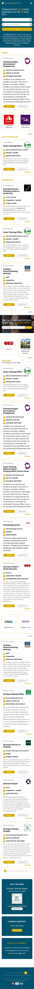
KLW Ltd (8, 573)
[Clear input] (30, 19)
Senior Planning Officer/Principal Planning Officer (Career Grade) (16, 469)
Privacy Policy (17, 975)
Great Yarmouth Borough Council (17, 835)
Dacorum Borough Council (14, 698)
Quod (8, 787)
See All (30, 134)
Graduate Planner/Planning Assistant (10, 271)
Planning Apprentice (11, 525)
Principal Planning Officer (13, 694)
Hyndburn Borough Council (15, 70)
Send (29, 327)
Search (17, 29)
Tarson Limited (11, 197)
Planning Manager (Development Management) (10, 64)
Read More (23, 106)
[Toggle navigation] (31, 3)
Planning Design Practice (14, 529)
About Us (6, 975)
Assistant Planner (10, 783)
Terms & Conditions (25, 975)
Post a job (17, 930)
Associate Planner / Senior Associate (11, 568)
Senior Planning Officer (12, 146)
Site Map (11, 975)
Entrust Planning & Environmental (17, 751)
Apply (9, 106)
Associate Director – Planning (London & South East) (11, 191)
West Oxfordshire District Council (17, 150)
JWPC (7, 277)
